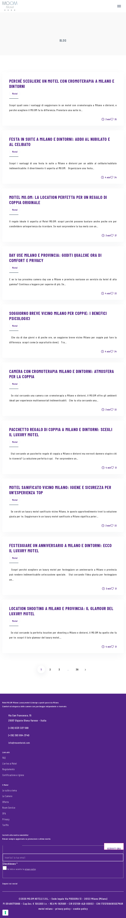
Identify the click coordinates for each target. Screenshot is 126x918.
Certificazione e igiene (13, 774)
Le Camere (7, 796)
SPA (4, 813)
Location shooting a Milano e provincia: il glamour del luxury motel (61, 611)
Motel (15, 93)
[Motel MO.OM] (9, 6)
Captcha (7, 875)
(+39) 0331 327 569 (18, 727)
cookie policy (80, 908)
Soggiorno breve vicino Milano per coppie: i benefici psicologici (58, 315)
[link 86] (85, 669)
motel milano (45, 908)
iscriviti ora (114, 848)
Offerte (5, 801)
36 (77, 669)
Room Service (8, 807)
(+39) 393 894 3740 (19, 735)
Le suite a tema (9, 790)
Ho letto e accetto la (21, 869)
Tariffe (5, 824)
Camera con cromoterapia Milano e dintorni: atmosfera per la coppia (61, 373)
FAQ (4, 757)
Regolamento (8, 769)
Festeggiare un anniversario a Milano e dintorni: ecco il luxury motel (60, 548)
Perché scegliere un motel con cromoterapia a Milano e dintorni (61, 83)
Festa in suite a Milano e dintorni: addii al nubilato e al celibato (59, 141)
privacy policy (30, 869)
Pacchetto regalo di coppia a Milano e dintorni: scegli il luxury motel (60, 432)
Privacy (5, 819)
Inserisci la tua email (14, 850)
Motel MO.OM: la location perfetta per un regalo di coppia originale (58, 199)
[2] (5, 913)
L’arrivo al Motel (9, 763)
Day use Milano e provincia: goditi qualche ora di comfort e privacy (55, 257)
